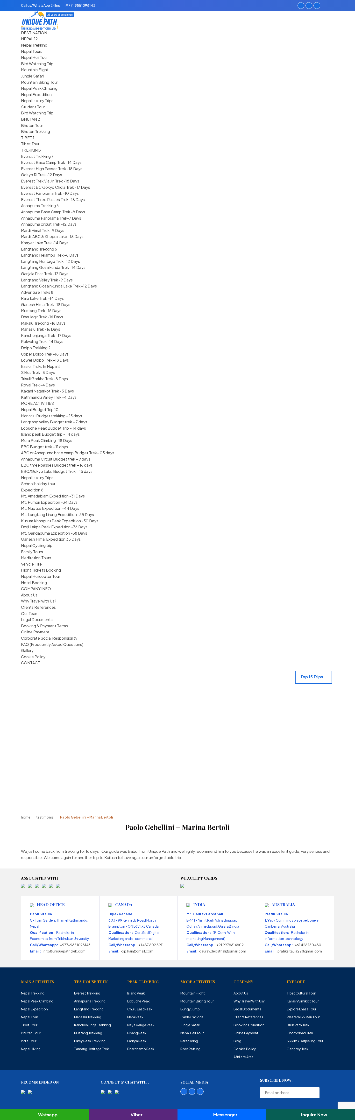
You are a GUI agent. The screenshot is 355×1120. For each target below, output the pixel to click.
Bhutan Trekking (35, 131)
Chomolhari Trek (300, 1033)
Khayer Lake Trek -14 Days (44, 242)
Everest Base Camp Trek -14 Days (51, 162)
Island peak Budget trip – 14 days (50, 434)
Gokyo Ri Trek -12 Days (41, 174)
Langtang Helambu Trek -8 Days (49, 255)
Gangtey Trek (297, 1049)
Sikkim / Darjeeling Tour (305, 1041)
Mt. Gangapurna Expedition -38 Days (54, 533)
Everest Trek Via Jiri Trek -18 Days (50, 180)
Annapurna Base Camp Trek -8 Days (53, 211)
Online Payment (35, 631)
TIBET (26, 137)
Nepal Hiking (31, 1049)
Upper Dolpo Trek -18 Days (45, 354)
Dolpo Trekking (34, 347)
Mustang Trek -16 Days (41, 310)
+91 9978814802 (230, 945)
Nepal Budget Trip (37, 409)
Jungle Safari (32, 75)
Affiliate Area (244, 1057)
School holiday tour (38, 483)
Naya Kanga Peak (141, 1025)
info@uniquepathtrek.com (64, 951)
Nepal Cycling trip (36, 545)
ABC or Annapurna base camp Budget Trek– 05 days (67, 452)
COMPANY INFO (36, 588)
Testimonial (45, 817)
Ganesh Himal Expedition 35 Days (51, 539)
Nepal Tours (31, 51)
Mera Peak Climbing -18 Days (46, 440)
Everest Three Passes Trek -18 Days (53, 199)
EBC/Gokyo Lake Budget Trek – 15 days (56, 471)
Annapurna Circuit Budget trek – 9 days (55, 459)
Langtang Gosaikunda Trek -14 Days (53, 267)
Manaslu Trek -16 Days (40, 329)
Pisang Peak (136, 1033)
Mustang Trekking (88, 1033)
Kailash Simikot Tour (303, 1001)
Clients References (38, 607)
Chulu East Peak (139, 1009)
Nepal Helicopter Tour (40, 576)
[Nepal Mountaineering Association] (44, 885)
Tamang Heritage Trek (91, 1049)
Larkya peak (136, 1041)
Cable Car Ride (192, 1017)
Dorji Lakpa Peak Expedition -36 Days (54, 526)
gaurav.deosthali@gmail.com (222, 951)
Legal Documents (37, 619)
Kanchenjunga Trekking (92, 1025)
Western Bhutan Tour (303, 1017)
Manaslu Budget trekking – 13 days (51, 415)
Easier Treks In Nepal (39, 366)
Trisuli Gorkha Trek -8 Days (44, 378)
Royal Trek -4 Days (38, 384)
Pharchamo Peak (140, 1049)
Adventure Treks (35, 292)
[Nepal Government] (23, 885)
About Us (29, 594)
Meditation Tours (36, 557)
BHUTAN (29, 119)
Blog (237, 1041)
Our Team (29, 613)
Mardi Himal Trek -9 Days (42, 230)
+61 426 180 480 (308, 945)
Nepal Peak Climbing (39, 88)
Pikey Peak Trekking (90, 1041)
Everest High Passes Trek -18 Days (51, 168)
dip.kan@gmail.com (137, 951)
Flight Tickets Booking (41, 570)
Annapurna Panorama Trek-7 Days (51, 218)
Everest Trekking (36, 156)
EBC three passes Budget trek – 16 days (57, 465)
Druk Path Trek (298, 1025)
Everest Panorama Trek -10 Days (50, 193)
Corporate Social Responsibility (49, 638)
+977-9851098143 (75, 945)
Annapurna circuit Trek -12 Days (49, 224)
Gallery (27, 650)
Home (25, 817)
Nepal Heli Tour (34, 57)
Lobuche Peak (138, 1001)
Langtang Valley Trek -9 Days (47, 279)
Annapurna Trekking (38, 205)
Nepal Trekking (34, 45)
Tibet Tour (30, 143)
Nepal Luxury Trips (37, 100)
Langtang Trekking (37, 249)
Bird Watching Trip (37, 63)
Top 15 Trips (312, 676)
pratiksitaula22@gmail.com (299, 951)
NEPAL (27, 38)
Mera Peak (135, 1017)
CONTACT (30, 662)
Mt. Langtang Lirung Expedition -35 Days (57, 514)
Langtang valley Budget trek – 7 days (54, 421)
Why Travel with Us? (38, 600)
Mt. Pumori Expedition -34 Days (49, 502)
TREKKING (31, 150)
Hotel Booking (34, 582)
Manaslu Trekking (87, 1017)
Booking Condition (249, 1025)
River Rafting (190, 1049)
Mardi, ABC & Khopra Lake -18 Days (52, 236)
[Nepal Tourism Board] (30, 885)
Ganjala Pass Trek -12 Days (44, 273)
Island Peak (136, 993)
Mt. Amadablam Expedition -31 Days (53, 495)
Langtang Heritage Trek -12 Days (50, 261)
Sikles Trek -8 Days (38, 372)
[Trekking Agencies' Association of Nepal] (37, 885)
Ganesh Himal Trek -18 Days (45, 304)
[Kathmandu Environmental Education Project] (51, 885)
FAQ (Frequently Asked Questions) (52, 644)
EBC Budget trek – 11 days (44, 446)
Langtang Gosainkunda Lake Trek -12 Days (59, 285)
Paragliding (189, 1041)
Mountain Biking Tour (39, 82)
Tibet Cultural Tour (301, 993)
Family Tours (32, 551)
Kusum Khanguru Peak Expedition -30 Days (59, 520)
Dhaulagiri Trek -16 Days (42, 316)
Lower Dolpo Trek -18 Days (45, 360)
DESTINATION (34, 32)
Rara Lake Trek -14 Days (42, 298)
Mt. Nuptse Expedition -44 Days (50, 508)
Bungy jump (190, 1009)
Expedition (30, 489)
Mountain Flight (35, 69)
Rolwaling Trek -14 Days (42, 341)
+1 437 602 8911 (151, 945)
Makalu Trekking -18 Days (43, 323)
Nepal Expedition (36, 94)
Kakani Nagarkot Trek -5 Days (47, 390)
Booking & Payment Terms (44, 625)
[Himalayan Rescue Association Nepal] (58, 885)
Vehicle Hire (31, 564)
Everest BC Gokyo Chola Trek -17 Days (55, 187)
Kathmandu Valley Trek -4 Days (49, 397)
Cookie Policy (33, 656)
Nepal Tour (29, 1017)
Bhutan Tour (32, 125)
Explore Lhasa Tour (301, 1009)
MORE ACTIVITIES (37, 403)
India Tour (28, 1041)
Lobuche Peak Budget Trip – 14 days (53, 428)
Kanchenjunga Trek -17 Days (46, 335)
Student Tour (33, 106)
